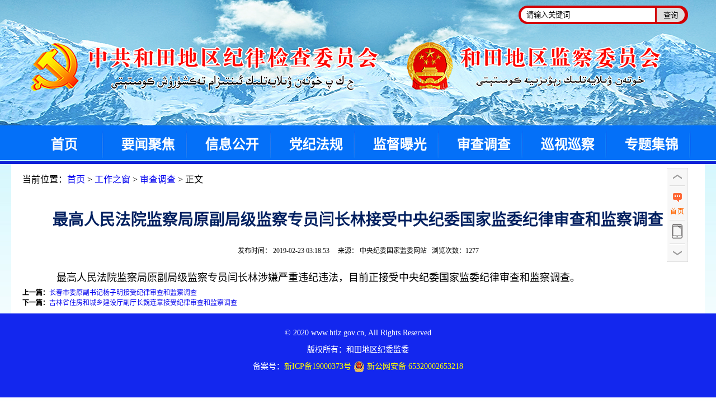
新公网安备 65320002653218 (414, 366)
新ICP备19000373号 (317, 366)
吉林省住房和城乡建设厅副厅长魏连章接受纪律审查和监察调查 (143, 303)
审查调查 (484, 144)
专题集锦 (652, 144)
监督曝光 (400, 144)
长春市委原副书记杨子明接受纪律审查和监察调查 (123, 293)
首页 (64, 144)
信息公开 (232, 144)
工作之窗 (112, 179)
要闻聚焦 (148, 144)
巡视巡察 (568, 144)
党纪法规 (316, 144)
